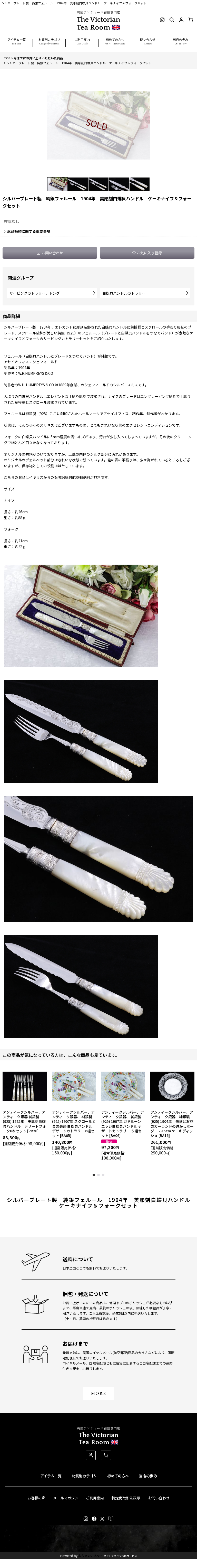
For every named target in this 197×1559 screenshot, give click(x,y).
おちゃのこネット (90, 1555)
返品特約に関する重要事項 (28, 231)
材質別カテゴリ (84, 1475)
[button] (16, 40)
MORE (98, 1393)
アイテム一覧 (51, 1475)
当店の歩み (148, 1475)
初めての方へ (118, 1475)
